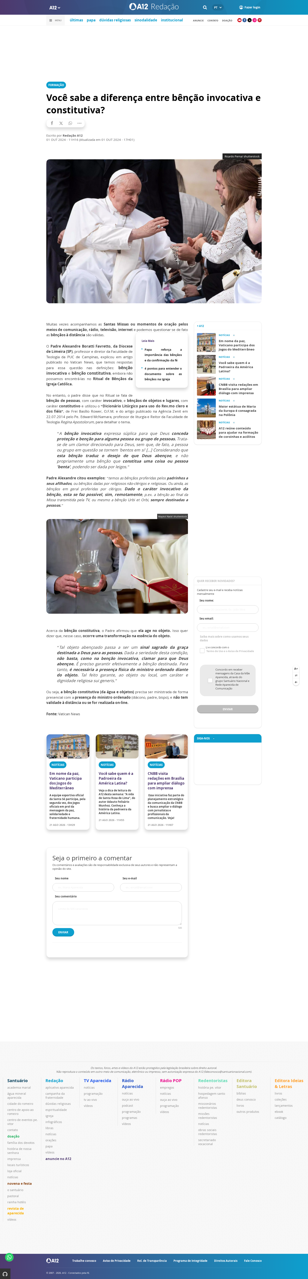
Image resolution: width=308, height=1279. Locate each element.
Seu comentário (66, 896)
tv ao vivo (90, 1100)
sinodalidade (146, 20)
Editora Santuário (247, 1083)
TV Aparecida (97, 1080)
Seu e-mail (130, 878)
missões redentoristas (207, 1116)
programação (93, 1094)
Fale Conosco (253, 1261)
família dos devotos (21, 1143)
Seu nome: (206, 600)
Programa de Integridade (190, 1261)
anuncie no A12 (58, 1158)
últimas (76, 20)
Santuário (17, 1080)
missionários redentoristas (207, 1106)
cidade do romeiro (20, 1104)
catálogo (280, 1118)
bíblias (241, 1093)
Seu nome (62, 878)
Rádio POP (171, 1080)
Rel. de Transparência (152, 1261)
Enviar (63, 932)
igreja (49, 1116)
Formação (56, 85)
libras (49, 1128)
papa (91, 20)
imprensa (14, 1159)
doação (13, 1136)
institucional (172, 20)
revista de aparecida (15, 1210)
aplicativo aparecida (59, 1087)
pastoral (13, 1196)
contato (212, 20)
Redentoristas (213, 1080)
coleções (281, 1099)
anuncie (198, 20)
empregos (167, 1087)
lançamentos (284, 1106)
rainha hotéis (16, 1202)
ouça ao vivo (130, 1099)
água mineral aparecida (16, 1096)
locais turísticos (18, 1165)
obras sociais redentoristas (207, 1132)
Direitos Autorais (225, 1261)
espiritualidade (56, 1110)
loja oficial (14, 1171)
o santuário (15, 1190)
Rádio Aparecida (132, 1083)
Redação (54, 1080)
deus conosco (246, 1099)
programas (129, 1118)
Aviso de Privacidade (117, 1261)
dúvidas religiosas (115, 20)
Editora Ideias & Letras (289, 1083)
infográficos (53, 1122)
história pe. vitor (209, 1087)
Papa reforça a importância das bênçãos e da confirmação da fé (163, 355)
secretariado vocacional (207, 1142)
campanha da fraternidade (55, 1096)
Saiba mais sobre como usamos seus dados (224, 638)
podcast (127, 1106)
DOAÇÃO (227, 20)
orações (50, 1140)
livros (240, 1106)
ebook (279, 1112)
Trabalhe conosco (84, 1261)
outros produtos (248, 1112)
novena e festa (19, 1183)
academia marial (19, 1087)
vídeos (11, 1219)
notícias (12, 1177)
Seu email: (206, 618)
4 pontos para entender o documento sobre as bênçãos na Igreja (163, 373)
